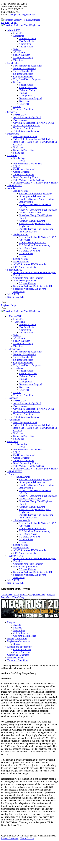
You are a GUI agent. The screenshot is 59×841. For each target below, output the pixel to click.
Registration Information (19, 641)
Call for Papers (20, 633)
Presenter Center (15, 657)
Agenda (17, 625)
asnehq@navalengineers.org (21, 14)
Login (13, 22)
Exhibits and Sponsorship (19, 646)
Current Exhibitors (22, 649)
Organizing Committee (18, 655)
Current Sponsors (21, 652)
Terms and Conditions (17, 660)
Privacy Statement (9, 838)
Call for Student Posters (24, 636)
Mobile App (19, 630)
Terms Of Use (27, 838)
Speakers (17, 627)
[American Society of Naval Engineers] (20, 19)
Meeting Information (17, 638)
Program (11, 622)
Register (5, 22)
